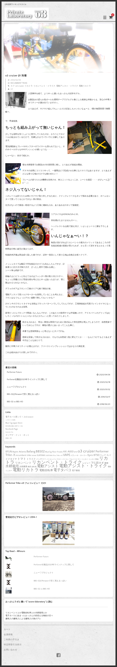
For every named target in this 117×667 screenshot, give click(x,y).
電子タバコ (62, 470)
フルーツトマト (75, 459)
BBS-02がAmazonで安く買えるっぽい (23, 394)
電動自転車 (46, 470)
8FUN (8, 451)
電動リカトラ (85, 86)
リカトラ (29, 86)
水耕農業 (23, 467)
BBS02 (40, 451)
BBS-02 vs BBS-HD (15, 402)
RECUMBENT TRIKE (19, 83)
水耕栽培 (12, 466)
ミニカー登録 (94, 459)
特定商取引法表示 (12, 644)
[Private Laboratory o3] (27, 17)
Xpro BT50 (93, 455)
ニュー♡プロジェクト (17, 387)
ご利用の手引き (11, 639)
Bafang (31, 451)
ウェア (103, 455)
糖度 (29, 467)
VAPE (66, 455)
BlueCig (48, 452)
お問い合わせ (10, 650)
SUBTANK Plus (51, 455)
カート (7, 629)
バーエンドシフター (54, 459)
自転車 (34, 467)
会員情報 (8, 634)
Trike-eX (60, 455)
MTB (75, 452)
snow (34, 455)
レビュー (86, 463)
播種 (106, 463)
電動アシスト (48, 466)
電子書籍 (76, 470)
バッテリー (41, 459)
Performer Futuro (14, 372)
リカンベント (23, 462)
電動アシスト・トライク (67, 86)
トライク (31, 459)
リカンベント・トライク (44, 86)
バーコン (65, 459)
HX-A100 (68, 451)
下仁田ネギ (97, 462)
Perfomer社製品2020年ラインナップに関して (27, 379)
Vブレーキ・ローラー (79, 455)
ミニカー (84, 459)
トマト (21, 458)
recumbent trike (23, 455)
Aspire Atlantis (19, 452)
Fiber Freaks (57, 452)
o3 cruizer (19, 86)
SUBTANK (41, 455)
